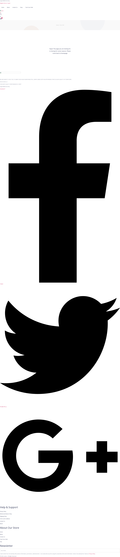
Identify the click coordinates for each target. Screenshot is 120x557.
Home (57, 25)
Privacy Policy (92, 553)
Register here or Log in (5, 3)
